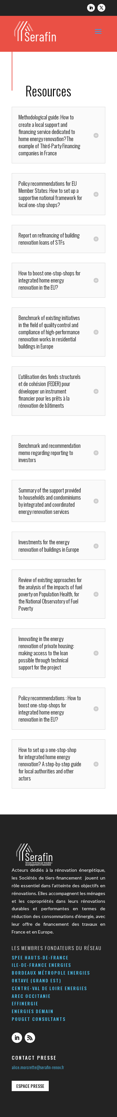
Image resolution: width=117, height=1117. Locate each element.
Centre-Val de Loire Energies (49, 988)
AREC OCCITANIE (31, 995)
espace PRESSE (30, 1085)
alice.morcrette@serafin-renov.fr (38, 1067)
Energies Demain (33, 1011)
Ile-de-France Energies (41, 964)
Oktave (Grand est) (36, 980)
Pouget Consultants (39, 1018)
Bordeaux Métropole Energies (51, 972)
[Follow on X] (101, 8)
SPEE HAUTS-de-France (40, 957)
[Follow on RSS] (30, 1038)
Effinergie (25, 1003)
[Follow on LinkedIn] (91, 8)
